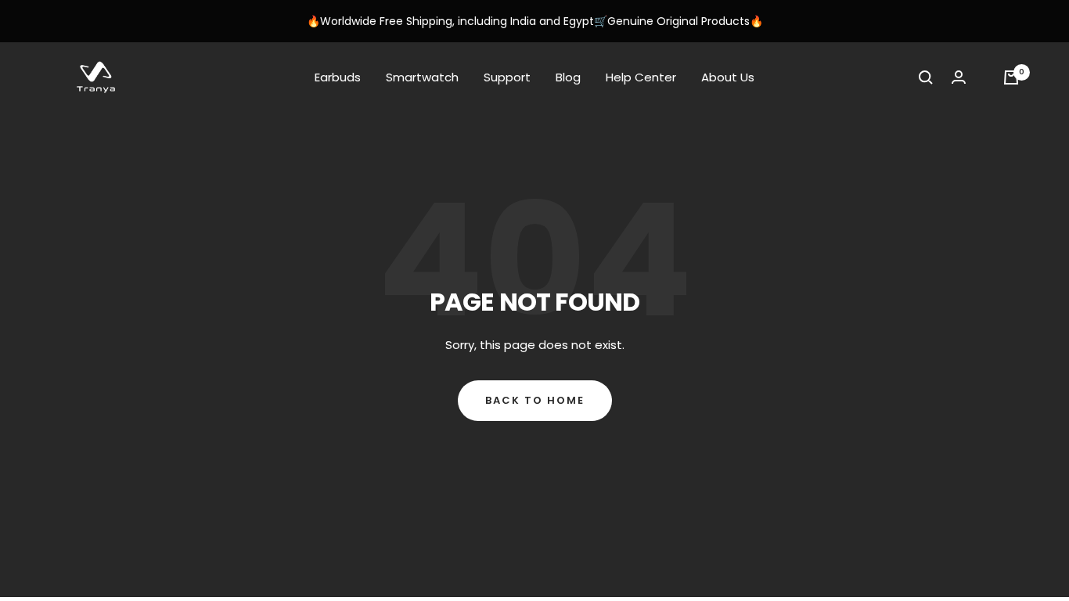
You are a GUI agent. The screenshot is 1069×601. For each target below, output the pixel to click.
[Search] (926, 77)
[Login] (959, 77)
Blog (568, 77)
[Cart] (1011, 77)
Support (507, 77)
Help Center (641, 77)
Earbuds (338, 77)
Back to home (535, 400)
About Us (727, 77)
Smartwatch (422, 77)
